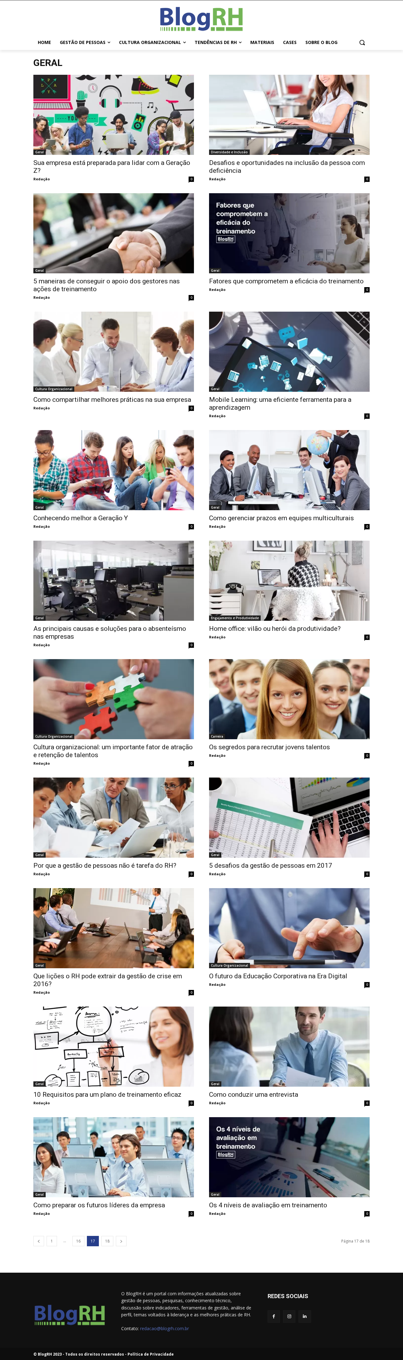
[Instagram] (289, 1316)
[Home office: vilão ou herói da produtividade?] (289, 581)
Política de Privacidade (151, 1354)
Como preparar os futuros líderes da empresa (99, 1205)
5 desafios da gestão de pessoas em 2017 (270, 865)
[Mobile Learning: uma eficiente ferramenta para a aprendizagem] (289, 352)
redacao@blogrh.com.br (164, 1328)
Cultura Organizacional (53, 389)
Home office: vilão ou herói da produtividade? (275, 628)
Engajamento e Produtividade (235, 618)
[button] (362, 42)
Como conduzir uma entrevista (253, 1094)
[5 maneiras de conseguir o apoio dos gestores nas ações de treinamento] (113, 233)
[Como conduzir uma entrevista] (289, 1047)
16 (78, 1241)
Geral (39, 152)
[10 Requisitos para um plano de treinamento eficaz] (113, 1047)
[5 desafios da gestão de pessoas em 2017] (289, 818)
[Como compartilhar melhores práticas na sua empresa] (113, 352)
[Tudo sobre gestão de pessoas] (201, 17)
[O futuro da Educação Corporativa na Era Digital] (289, 928)
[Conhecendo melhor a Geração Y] (113, 470)
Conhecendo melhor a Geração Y (80, 518)
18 (107, 1241)
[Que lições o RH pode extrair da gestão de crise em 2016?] (113, 928)
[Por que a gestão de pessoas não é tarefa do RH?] (113, 818)
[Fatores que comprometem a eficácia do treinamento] (289, 233)
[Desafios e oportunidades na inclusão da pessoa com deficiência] (289, 115)
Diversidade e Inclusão (229, 152)
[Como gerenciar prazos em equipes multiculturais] (289, 470)
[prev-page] (38, 1241)
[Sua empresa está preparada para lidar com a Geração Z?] (113, 115)
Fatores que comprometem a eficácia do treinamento (286, 281)
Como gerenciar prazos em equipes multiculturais (281, 518)
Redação (41, 179)
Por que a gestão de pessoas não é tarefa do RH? (104, 865)
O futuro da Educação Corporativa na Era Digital (278, 976)
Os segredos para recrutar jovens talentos (269, 747)
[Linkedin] (304, 1316)
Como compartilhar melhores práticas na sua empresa (112, 399)
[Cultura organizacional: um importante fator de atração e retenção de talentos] (113, 699)
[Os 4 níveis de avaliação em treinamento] (289, 1157)
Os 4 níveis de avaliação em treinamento (268, 1205)
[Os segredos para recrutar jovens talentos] (289, 699)
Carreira (217, 736)
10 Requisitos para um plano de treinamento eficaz (107, 1094)
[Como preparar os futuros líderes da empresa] (113, 1157)
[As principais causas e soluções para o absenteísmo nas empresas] (113, 581)
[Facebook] (274, 1316)
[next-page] (121, 1241)
